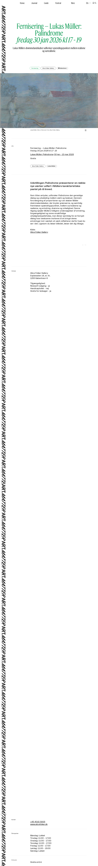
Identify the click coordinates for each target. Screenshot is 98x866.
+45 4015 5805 (37, 822)
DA (87, 3)
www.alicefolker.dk (39, 824)
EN (90, 3)
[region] (49, 555)
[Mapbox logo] (3, 814)
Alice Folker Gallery (39, 232)
